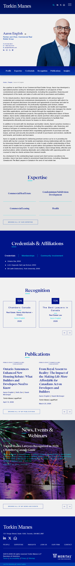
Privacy (24, 558)
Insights (67, 71)
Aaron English (19, 318)
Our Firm (56, 545)
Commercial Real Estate (19, 193)
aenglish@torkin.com (11, 47)
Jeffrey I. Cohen (39, 454)
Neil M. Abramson (10, 454)
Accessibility (14, 558)
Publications (55, 71)
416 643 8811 (8, 44)
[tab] (12, 255)
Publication (7, 362)
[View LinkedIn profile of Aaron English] (3, 50)
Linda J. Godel (23, 457)
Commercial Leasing (19, 208)
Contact (68, 545)
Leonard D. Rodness (50, 459)
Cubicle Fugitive (21, 564)
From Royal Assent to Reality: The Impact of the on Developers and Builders (53, 380)
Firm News (7, 441)
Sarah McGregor (58, 396)
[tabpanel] (37, 265)
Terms (5, 558)
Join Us (43, 545)
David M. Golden (37, 457)
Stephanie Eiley (53, 454)
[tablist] (37, 261)
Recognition (42, 71)
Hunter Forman (10, 457)
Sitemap (32, 558)
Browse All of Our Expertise (20, 222)
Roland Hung (66, 457)
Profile (8, 71)
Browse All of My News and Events (23, 506)
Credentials (29, 71)
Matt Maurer (21, 459)
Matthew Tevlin (17, 461)
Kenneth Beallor (24, 454)
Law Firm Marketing (9, 564)
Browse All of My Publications (21, 411)
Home (5, 82)
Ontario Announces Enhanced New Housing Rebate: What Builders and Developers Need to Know (18, 378)
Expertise (18, 71)
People (10, 82)
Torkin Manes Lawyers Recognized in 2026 (31, 448)
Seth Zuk (19, 392)
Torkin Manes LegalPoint (19, 363)
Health (55, 208)
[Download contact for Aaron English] (7, 50)
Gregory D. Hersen (52, 457)
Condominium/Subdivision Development (55, 193)
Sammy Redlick (34, 459)
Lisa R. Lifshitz (10, 459)
